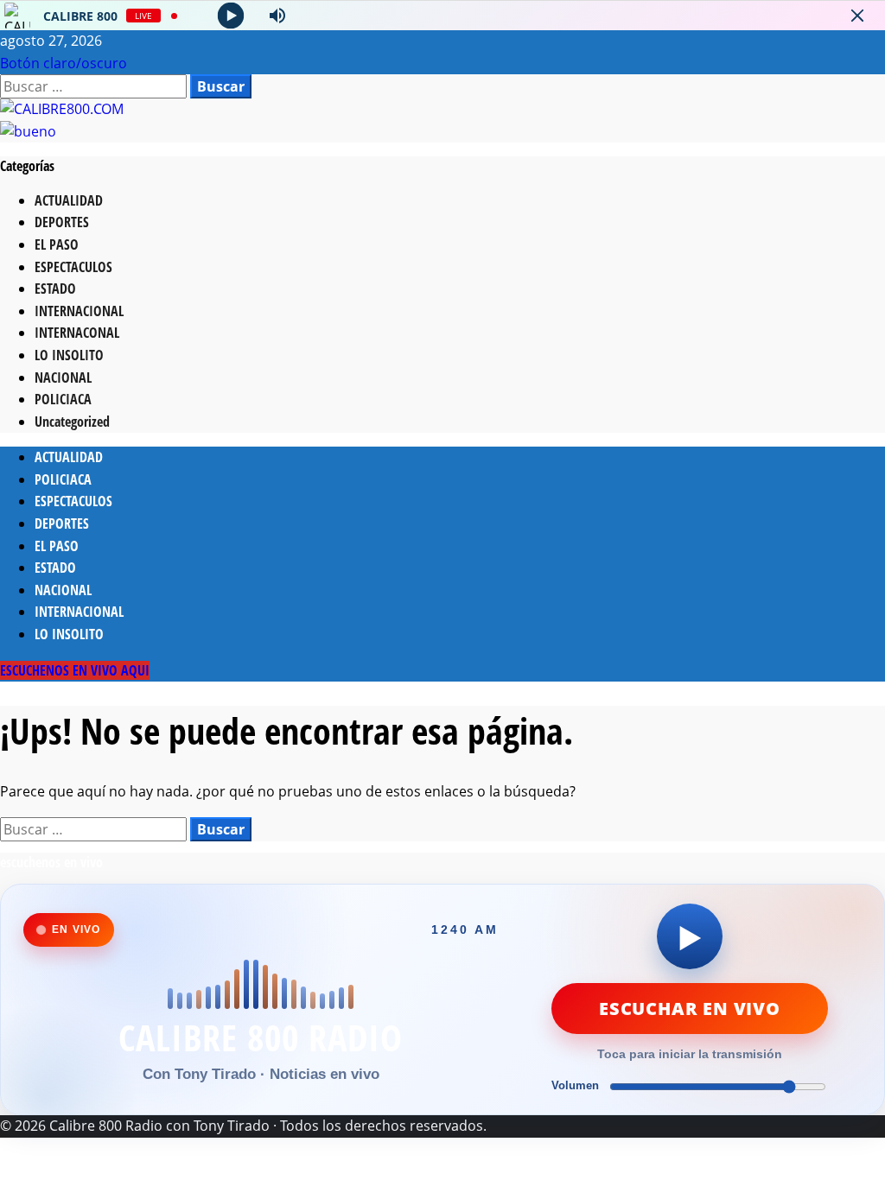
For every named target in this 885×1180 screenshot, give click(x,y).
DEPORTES (62, 222)
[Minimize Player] (857, 15)
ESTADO (55, 288)
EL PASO (57, 244)
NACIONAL (63, 377)
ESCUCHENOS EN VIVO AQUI (75, 670)
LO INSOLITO (69, 355)
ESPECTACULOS (73, 266)
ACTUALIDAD (69, 200)
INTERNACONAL (77, 332)
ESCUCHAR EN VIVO (689, 1008)
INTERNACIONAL (79, 310)
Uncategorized (72, 421)
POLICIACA (63, 399)
